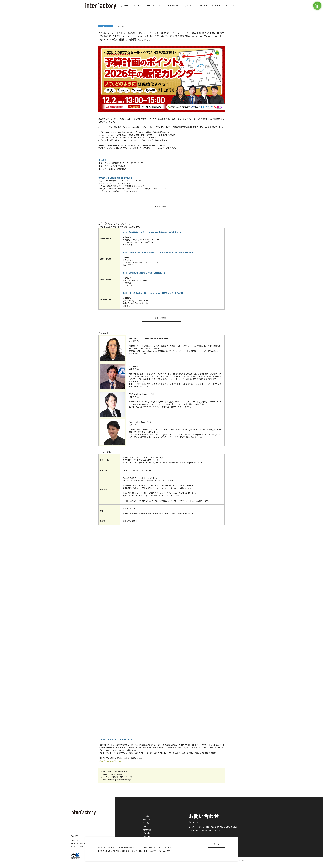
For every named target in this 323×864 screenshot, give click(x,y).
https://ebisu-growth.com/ (109, 761)
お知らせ (146, 836)
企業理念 (146, 819)
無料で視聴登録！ (161, 206)
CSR (144, 826)
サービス (146, 823)
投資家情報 (147, 830)
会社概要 (146, 816)
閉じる (216, 844)
